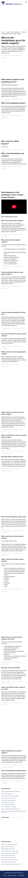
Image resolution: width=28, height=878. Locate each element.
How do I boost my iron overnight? (8, 806)
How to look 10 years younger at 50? (9, 844)
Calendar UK (21, 875)
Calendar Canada (12, 875)
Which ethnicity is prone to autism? (8, 798)
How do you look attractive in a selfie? (9, 859)
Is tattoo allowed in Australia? (7, 802)
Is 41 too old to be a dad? (6, 793)
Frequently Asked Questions (13, 32)
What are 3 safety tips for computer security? (11, 864)
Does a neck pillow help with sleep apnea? (10, 808)
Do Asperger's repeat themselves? (8, 800)
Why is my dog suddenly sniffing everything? (10, 791)
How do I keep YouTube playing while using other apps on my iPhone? (13, 812)
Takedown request (6, 55)
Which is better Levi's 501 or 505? (8, 861)
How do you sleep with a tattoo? (8, 804)
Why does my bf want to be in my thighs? (10, 795)
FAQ (4, 875)
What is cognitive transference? (8, 848)
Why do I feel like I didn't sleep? (8, 855)
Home (2, 32)
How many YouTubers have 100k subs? (9, 853)
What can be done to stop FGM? (8, 857)
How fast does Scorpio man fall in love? (9, 851)
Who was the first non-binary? (7, 846)
